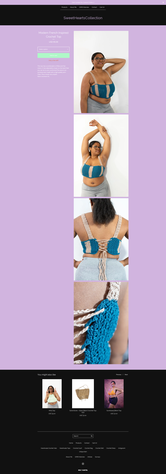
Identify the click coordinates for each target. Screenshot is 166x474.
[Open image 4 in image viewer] (101, 323)
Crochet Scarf (77, 448)
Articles (89, 457)
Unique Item (83, 452)
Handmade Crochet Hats (49, 448)
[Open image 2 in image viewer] (101, 155)
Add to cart (53, 55)
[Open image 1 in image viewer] (101, 72)
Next (126, 374)
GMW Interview (84, 7)
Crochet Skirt (99, 448)
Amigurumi (121, 448)
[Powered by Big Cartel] (83, 470)
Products (64, 7)
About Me (73, 7)
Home (71, 443)
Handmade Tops (65, 448)
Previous (118, 374)
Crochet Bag (89, 448)
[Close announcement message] (163, 2)
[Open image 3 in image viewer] (101, 239)
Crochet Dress (111, 448)
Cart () (102, 7)
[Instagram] (83, 463)
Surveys (97, 457)
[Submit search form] (92, 436)
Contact (94, 7)
